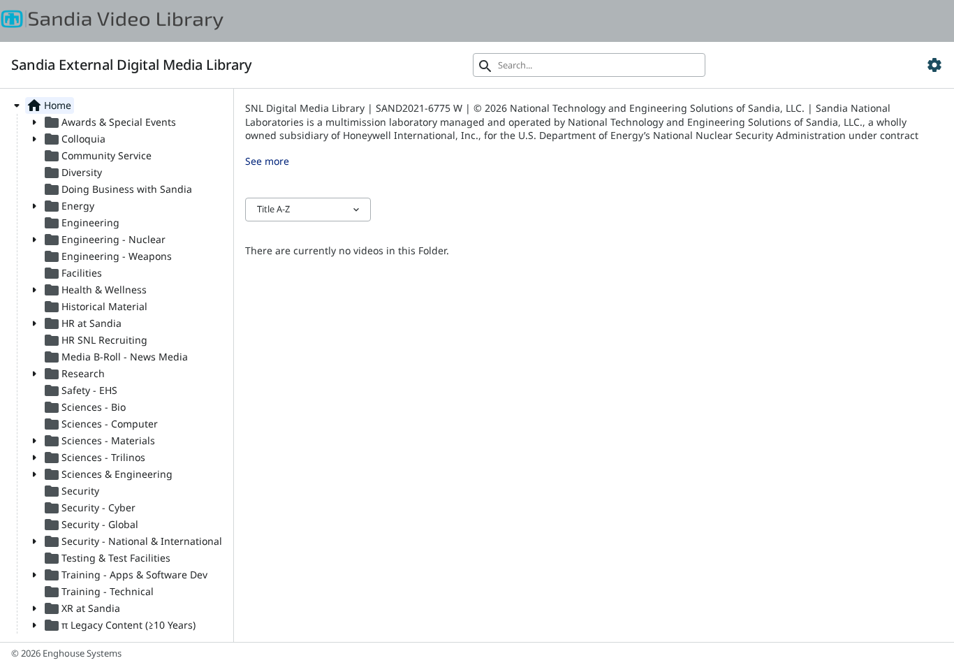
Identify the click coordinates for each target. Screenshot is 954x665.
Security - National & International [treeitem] (132, 541)
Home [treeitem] (48, 105)
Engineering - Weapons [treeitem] (107, 256)
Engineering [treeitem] (81, 222)
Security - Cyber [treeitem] (89, 507)
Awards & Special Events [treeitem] (109, 122)
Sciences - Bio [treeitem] (84, 407)
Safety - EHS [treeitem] (80, 390)
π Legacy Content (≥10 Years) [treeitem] (119, 625)
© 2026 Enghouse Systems (66, 653)
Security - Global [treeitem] (90, 524)
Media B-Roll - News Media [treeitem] (115, 357)
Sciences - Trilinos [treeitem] (94, 457)
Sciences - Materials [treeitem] (99, 440)
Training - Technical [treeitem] (98, 591)
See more (267, 161)
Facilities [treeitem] (72, 273)
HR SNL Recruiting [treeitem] (95, 340)
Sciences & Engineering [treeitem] (108, 474)
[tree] (116, 365)
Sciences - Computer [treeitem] (100, 424)
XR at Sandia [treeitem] (81, 608)
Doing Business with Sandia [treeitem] (117, 189)
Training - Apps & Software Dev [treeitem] (125, 575)
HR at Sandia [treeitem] (82, 323)
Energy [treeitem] (68, 206)
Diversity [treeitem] (72, 172)
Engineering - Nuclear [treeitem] (104, 239)
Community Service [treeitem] (97, 155)
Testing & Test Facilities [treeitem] (106, 558)
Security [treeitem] (71, 491)
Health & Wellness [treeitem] (95, 290)
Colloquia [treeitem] (74, 139)
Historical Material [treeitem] (95, 306)
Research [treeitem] (74, 373)
